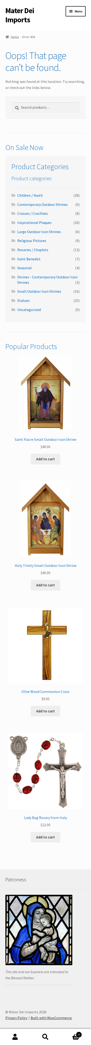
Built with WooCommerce (51, 1017)
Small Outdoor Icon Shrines (39, 291)
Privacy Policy (16, 1017)
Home (15, 37)
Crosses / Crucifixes (32, 213)
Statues (23, 300)
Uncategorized (29, 309)
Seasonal (24, 267)
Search (45, 1037)
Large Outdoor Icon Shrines (39, 231)
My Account (15, 1037)
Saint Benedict (29, 259)
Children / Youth (30, 195)
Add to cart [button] (45, 459)
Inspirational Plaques (34, 222)
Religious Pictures (31, 240)
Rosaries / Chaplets (32, 249)
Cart (70, 1033)
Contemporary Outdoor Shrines (42, 204)
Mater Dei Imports (19, 15)
